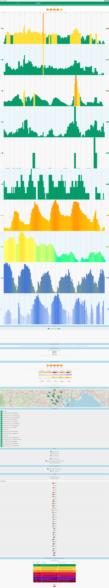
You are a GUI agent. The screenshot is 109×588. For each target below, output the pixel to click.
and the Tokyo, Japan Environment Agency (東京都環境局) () (77, 346)
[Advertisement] (25, 336)
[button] (53, 403)
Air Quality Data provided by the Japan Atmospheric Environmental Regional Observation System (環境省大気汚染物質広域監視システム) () (42, 346)
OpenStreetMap (104, 406)
